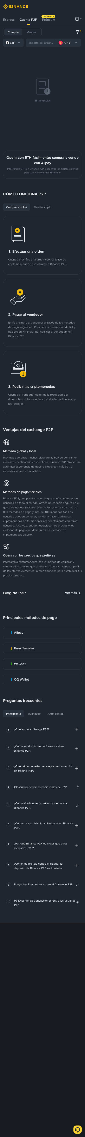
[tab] (9, 20)
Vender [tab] (31, 32)
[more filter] (78, 32)
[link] (42, 632)
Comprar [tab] (13, 32)
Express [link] (9, 19)
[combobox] (13, 43)
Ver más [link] (71, 593)
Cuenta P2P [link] (28, 19)
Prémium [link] (48, 19)
